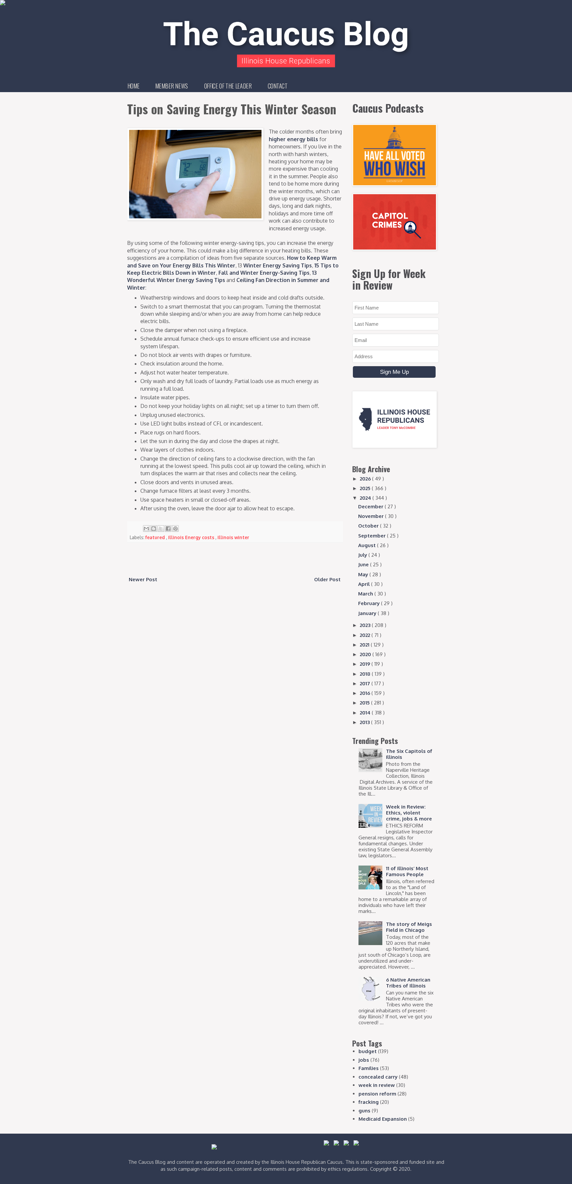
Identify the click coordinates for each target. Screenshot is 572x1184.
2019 (365, 664)
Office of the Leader (228, 86)
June (364, 564)
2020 (366, 654)
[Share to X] (161, 528)
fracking (368, 1102)
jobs (363, 1060)
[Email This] (146, 528)
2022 (365, 635)
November (371, 516)
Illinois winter (233, 537)
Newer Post (143, 579)
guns (364, 1110)
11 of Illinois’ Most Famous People (407, 871)
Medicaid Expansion (382, 1119)
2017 (365, 683)
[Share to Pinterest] (175, 528)
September (372, 536)
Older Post (327, 579)
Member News (171, 86)
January (368, 613)
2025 (366, 488)
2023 (366, 625)
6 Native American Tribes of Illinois (408, 983)
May (363, 574)
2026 (366, 479)
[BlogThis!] (153, 528)
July (363, 555)
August (367, 545)
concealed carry (378, 1077)
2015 (365, 703)
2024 (366, 498)
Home (133, 86)
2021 (365, 645)
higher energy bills (293, 139)
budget (367, 1051)
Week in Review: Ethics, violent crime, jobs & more (409, 813)
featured (155, 537)
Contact (278, 86)
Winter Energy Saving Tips (277, 265)
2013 (365, 722)
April (364, 584)
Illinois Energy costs (191, 537)
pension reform (377, 1094)
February (369, 603)
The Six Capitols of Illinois (409, 754)
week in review (376, 1085)
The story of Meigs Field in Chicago (409, 927)
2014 (366, 712)
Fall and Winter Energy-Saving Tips (264, 272)
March (366, 594)
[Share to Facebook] (168, 528)
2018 (366, 674)
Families (368, 1068)
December (371, 506)
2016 (365, 693)
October (369, 526)
